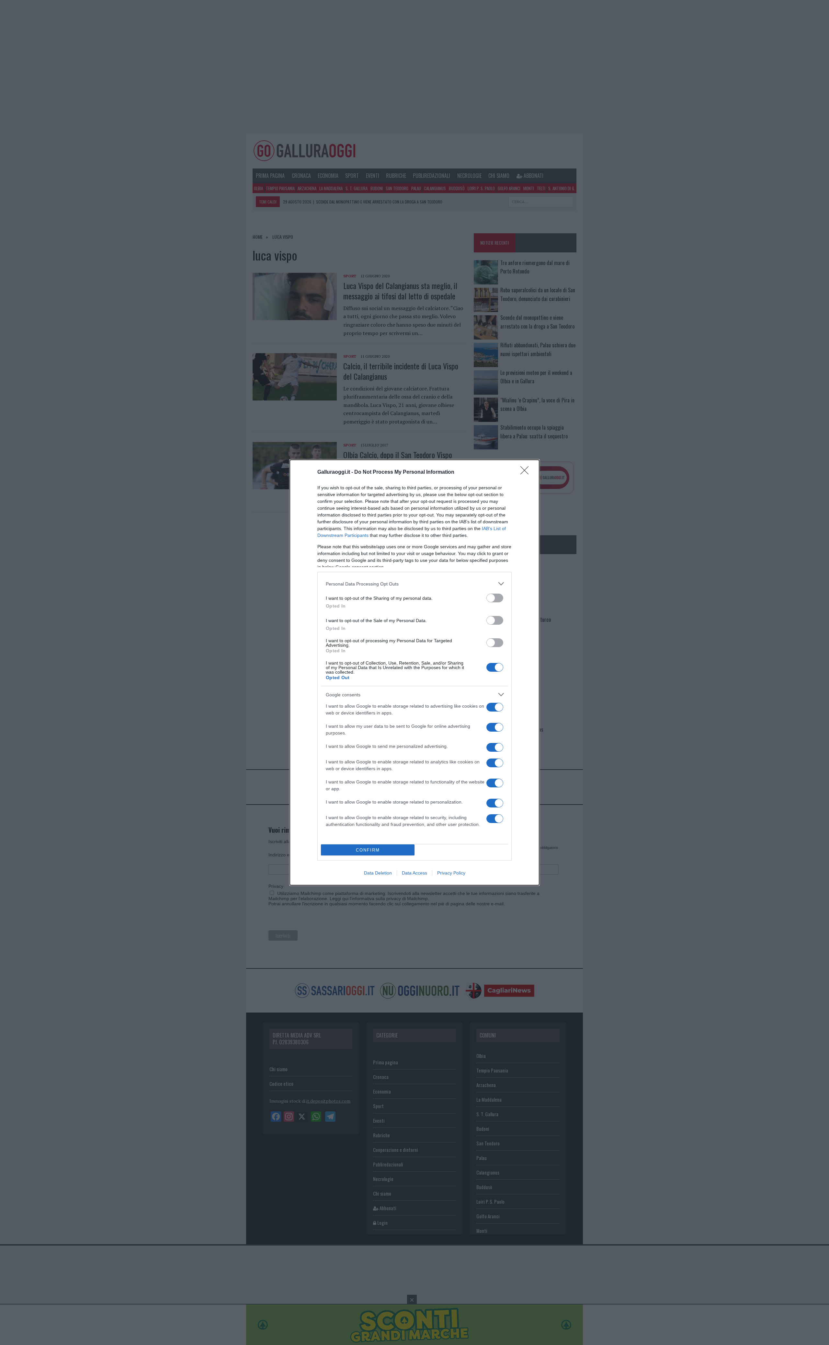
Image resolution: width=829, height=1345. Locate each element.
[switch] (494, 598)
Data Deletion (378, 872)
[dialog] (414, 672)
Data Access (414, 872)
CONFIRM (368, 850)
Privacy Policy (451, 872)
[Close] (526, 472)
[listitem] (414, 583)
